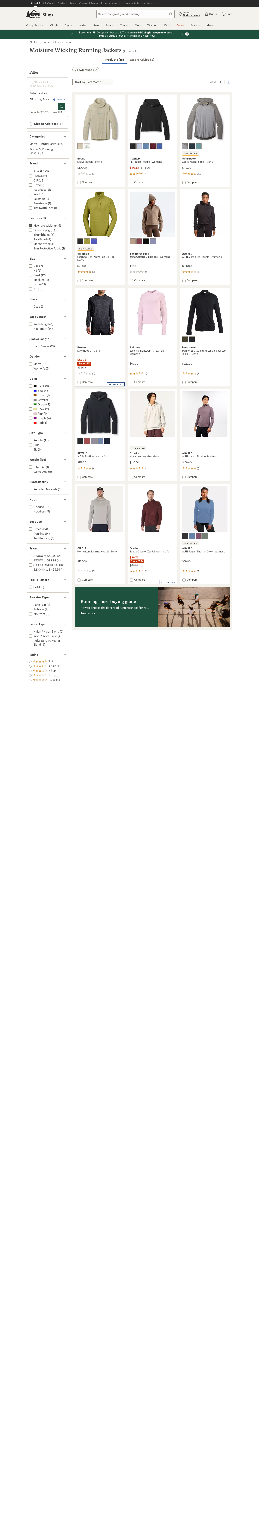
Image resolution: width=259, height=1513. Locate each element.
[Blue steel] (146, 146)
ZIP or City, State (39, 99)
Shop (47, 14)
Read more (88, 613)
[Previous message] (72, 34)
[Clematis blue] (94, 241)
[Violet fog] (199, 536)
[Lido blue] (159, 146)
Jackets (47, 42)
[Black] (87, 146)
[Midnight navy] (107, 441)
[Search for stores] (61, 106)
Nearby (60, 99)
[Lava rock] (185, 536)
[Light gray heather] (185, 146)
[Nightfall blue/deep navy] (192, 146)
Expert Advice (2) (142, 59)
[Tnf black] (146, 241)
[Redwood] (87, 441)
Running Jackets (64, 42)
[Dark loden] (185, 339)
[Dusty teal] (199, 146)
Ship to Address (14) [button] (48, 123)
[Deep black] (80, 241)
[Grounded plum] (153, 241)
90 (228, 82)
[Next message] (182, 34)
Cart (229, 13)
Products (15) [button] (114, 59)
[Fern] (205, 536)
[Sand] (80, 146)
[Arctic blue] (139, 146)
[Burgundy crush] (139, 241)
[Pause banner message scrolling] (186, 34)
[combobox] (135, 14)
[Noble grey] (94, 441)
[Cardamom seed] (87, 241)
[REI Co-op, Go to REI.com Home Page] (33, 14)
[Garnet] (133, 241)
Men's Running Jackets (44, 143)
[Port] (153, 146)
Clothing (34, 42)
